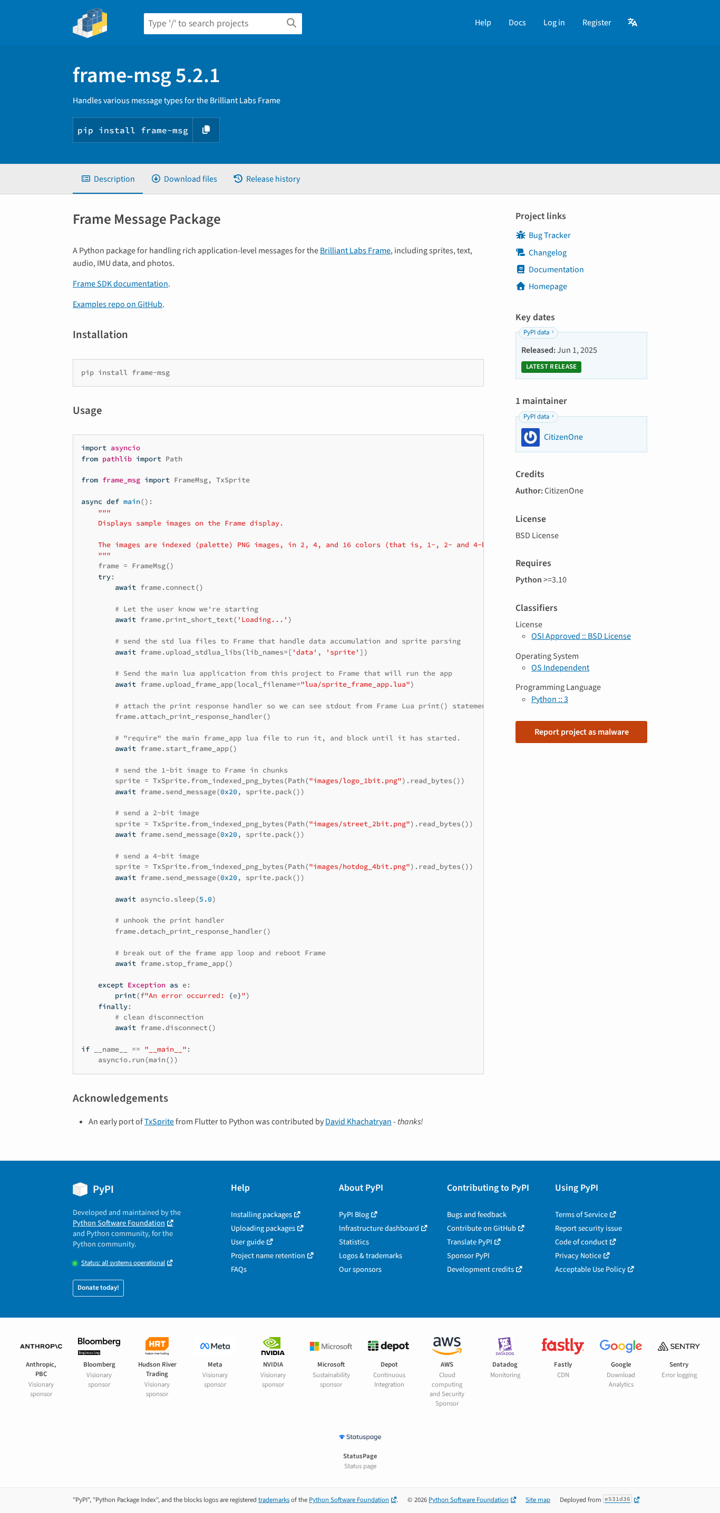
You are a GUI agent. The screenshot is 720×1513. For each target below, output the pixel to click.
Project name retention (268, 1255)
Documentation (556, 269)
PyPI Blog (354, 1214)
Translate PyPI (469, 1242)
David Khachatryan (358, 1122)
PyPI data (536, 332)
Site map (538, 1500)
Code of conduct (581, 1242)
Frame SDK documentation (120, 284)
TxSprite (159, 1122)
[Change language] (633, 22)
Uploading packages (263, 1228)
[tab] (108, 179)
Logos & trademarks (370, 1255)
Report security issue (588, 1228)
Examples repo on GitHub (117, 304)
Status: (123, 1263)
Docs (517, 22)
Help (483, 22)
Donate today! (98, 1287)
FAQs (239, 1269)
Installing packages (261, 1214)
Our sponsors (360, 1269)
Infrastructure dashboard (379, 1228)
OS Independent (560, 668)
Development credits (480, 1269)
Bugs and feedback (477, 1214)
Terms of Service (581, 1214)
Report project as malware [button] (581, 732)
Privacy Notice (578, 1255)
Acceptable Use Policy (590, 1269)
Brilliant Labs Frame (355, 250)
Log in (554, 22)
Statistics (354, 1242)
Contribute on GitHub (481, 1228)
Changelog (548, 253)
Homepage (548, 286)
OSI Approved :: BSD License (581, 636)
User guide (248, 1242)
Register (596, 22)
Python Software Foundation (119, 1223)
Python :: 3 (549, 699)
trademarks (273, 1500)
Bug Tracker (550, 235)
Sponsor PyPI (468, 1255)
